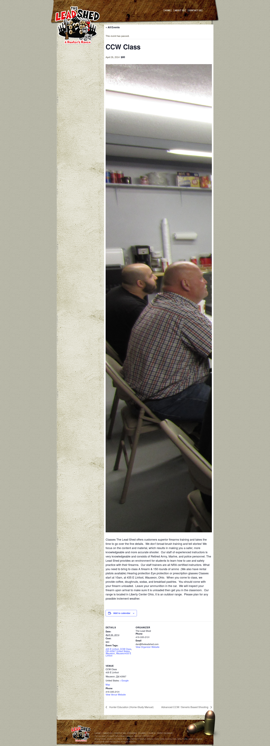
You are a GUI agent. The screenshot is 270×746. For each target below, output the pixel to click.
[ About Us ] (180, 10)
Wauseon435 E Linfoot (118, 654)
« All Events (113, 27)
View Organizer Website (147, 646)
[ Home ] (167, 10)
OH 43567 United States (118, 651)
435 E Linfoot (112, 648)
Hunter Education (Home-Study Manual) (131, 707)
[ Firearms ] (132, 733)
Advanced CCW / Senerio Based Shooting (185, 707)
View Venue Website (116, 694)
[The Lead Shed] (77, 43)
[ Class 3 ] (152, 733)
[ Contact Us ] (195, 10)
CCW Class (125, 648)
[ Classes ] (142, 733)
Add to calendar (121, 613)
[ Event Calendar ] (165, 733)
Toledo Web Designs (102, 745)
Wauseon (110, 653)
